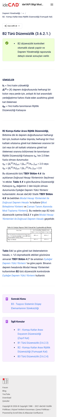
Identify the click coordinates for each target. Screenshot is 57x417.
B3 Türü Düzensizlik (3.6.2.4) (33, 356)
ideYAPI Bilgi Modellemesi (33, 4)
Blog (4, 391)
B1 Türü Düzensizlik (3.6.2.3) (33, 342)
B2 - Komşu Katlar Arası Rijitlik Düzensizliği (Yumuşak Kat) (27, 17)
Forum (5, 387)
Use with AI (12, 26)
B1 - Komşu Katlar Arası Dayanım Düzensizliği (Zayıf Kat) (30, 333)
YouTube (6, 394)
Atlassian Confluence (34, 413)
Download (6, 398)
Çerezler (5, 401)
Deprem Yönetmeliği (11, 13)
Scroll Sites (18, 413)
